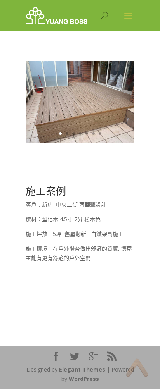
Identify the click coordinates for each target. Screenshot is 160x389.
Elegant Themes (82, 369)
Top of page (136, 367)
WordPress (84, 378)
